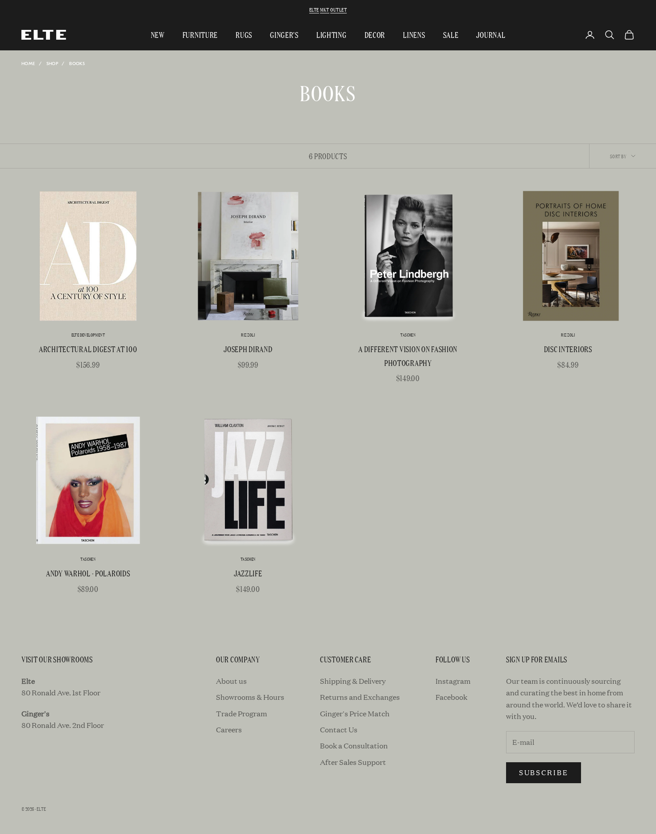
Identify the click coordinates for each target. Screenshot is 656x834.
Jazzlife (248, 573)
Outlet (338, 9)
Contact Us (338, 729)
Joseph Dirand (248, 348)
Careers (229, 729)
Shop (52, 63)
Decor (375, 34)
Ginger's (284, 34)
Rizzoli (248, 335)
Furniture (200, 34)
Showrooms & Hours (250, 697)
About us (231, 681)
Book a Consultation (354, 745)
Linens (414, 34)
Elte (314, 9)
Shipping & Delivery (353, 681)
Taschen (407, 335)
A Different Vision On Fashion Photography (407, 355)
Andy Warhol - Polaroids (88, 573)
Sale (451, 34)
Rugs (244, 34)
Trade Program (241, 713)
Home (28, 63)
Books (77, 63)
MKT (324, 9)
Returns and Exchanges (360, 697)
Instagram (453, 681)
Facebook (451, 697)
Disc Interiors (568, 348)
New (158, 34)
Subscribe (543, 772)
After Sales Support (353, 762)
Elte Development (88, 335)
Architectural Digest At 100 (88, 348)
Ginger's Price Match (355, 713)
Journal (490, 34)
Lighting (331, 34)
